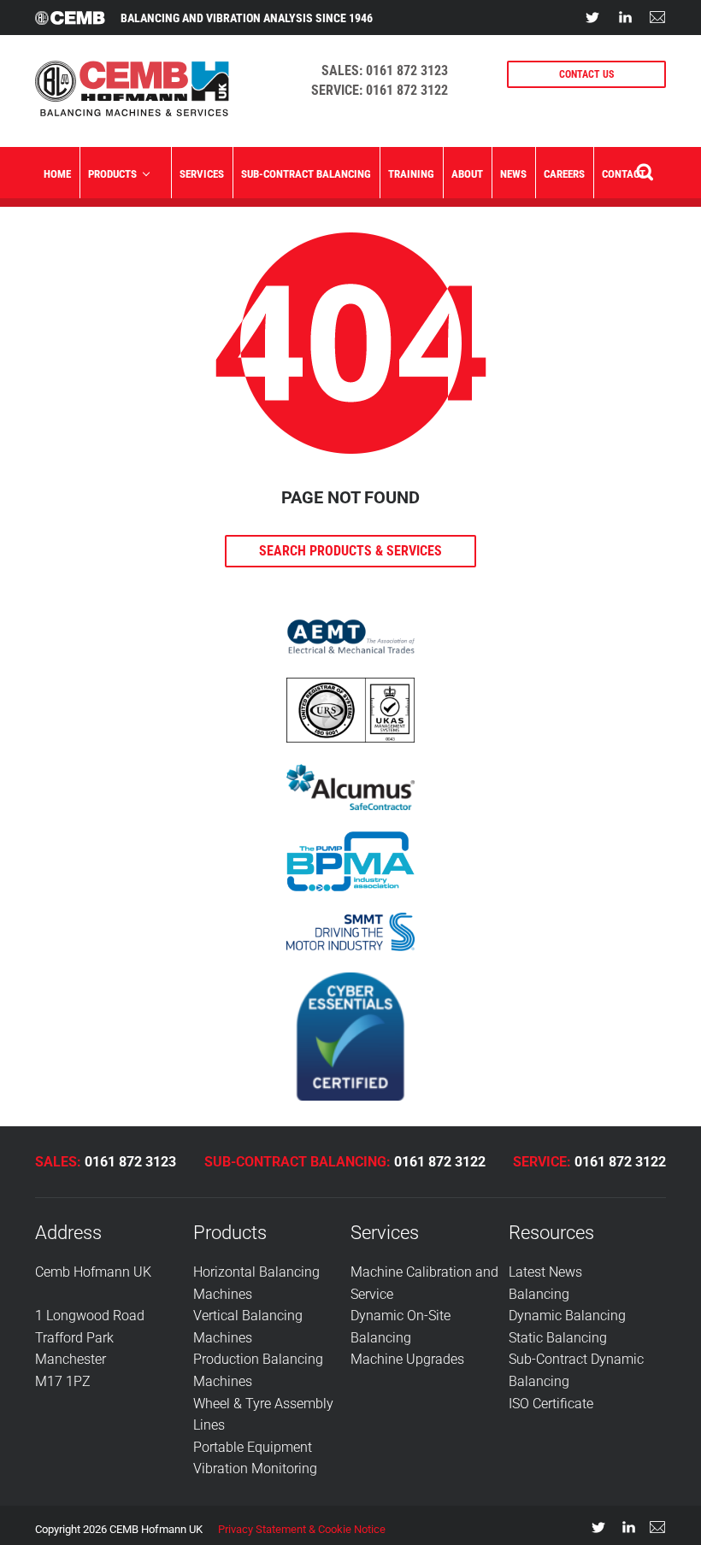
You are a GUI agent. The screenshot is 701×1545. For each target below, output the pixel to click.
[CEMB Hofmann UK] (132, 111)
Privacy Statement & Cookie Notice (302, 1529)
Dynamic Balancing (567, 1315)
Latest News (545, 1272)
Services (202, 173)
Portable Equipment (252, 1447)
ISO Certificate (551, 1403)
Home (57, 173)
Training (411, 173)
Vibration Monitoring (255, 1468)
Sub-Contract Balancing (306, 173)
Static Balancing (558, 1338)
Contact (623, 173)
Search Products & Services (350, 551)
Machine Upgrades (407, 1359)
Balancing (539, 1294)
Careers (564, 173)
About (467, 173)
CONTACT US (586, 74)
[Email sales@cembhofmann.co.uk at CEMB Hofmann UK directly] (657, 17)
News (513, 173)
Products (112, 173)
